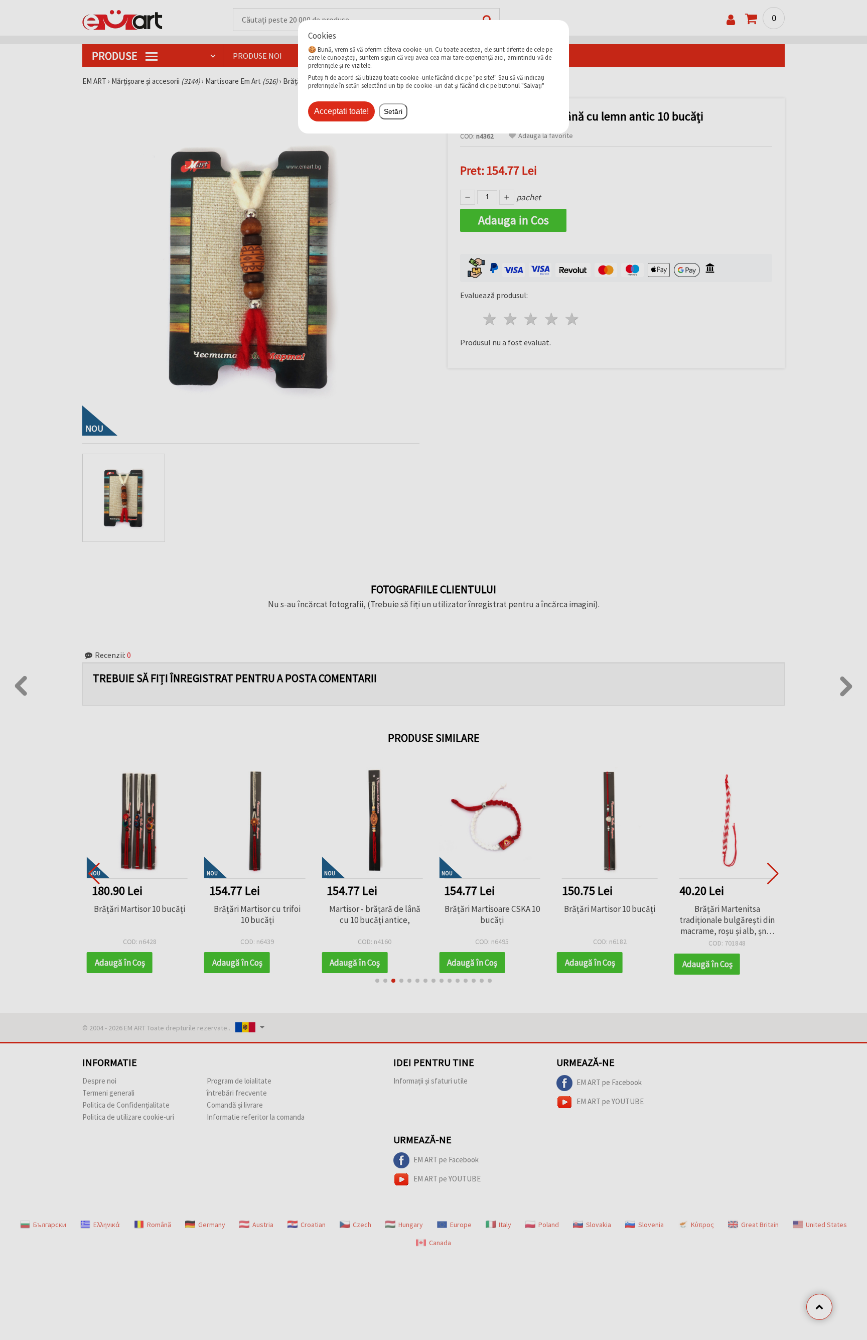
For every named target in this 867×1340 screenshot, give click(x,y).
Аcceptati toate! (341, 111)
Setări (393, 111)
